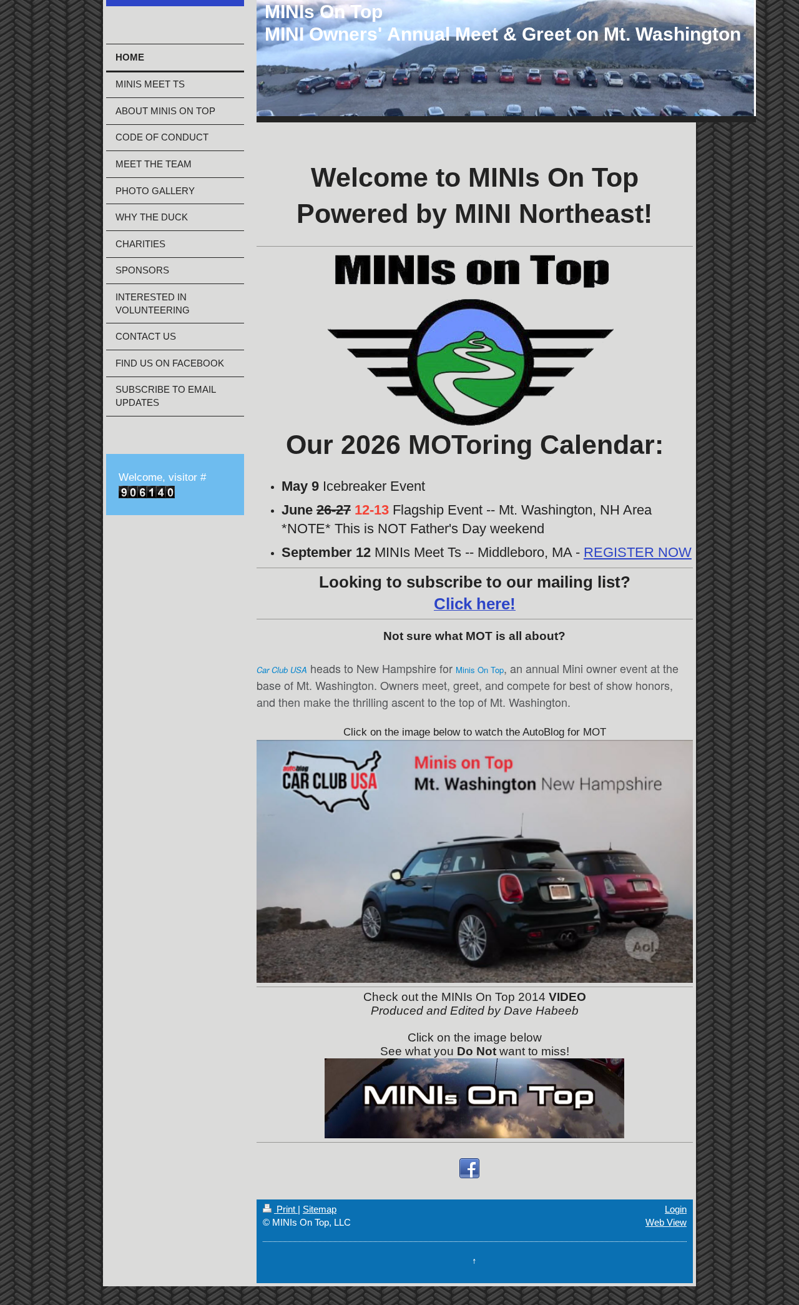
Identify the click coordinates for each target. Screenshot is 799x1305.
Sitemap (319, 1209)
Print (286, 1209)
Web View (666, 1222)
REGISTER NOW (638, 552)
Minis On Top (480, 670)
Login (676, 1209)
